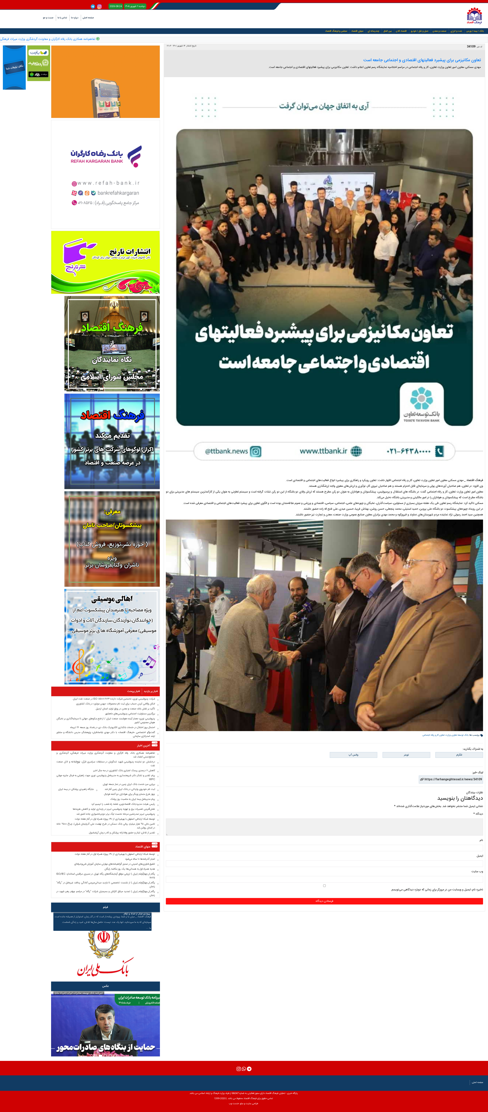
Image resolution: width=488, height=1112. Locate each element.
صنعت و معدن (439, 31)
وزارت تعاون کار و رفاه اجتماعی (436, 735)
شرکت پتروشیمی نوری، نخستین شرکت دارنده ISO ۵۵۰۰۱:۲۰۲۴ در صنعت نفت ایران (114, 699)
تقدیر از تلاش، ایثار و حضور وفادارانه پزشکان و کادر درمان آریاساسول (122, 833)
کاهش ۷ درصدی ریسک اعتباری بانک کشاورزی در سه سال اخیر (124, 770)
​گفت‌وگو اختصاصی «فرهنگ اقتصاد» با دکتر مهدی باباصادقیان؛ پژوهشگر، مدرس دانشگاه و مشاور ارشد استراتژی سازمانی (105, 734)
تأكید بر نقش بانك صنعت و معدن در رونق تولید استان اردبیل (125, 709)
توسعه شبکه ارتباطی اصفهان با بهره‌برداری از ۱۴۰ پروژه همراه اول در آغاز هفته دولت (115, 819)
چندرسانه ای (373, 31)
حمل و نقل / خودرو (419, 31)
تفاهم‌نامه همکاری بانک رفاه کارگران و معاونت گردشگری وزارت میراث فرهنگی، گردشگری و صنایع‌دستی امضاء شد (102, 39)
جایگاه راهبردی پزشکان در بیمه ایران (76, 789)
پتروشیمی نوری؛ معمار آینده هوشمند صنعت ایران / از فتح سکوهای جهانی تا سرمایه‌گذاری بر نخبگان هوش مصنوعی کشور (105, 721)
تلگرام (459, 755)
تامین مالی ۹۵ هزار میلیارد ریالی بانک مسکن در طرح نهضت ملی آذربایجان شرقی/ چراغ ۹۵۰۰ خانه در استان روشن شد (105, 826)
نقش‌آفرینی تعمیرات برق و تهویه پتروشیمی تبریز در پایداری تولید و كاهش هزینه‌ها (114, 809)
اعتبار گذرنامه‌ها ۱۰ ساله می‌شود (140, 859)
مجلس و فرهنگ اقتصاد (336, 31)
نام (481, 840)
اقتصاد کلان (401, 31)
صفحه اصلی (88, 18)
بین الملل (387, 31)
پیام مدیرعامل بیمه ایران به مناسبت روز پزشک (132, 799)
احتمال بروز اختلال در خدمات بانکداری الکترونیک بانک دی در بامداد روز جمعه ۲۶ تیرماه (112, 727)
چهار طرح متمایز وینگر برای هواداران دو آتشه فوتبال (129, 794)
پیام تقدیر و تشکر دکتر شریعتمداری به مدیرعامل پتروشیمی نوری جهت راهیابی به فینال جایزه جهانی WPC (105, 777)
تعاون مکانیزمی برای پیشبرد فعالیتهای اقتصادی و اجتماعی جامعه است (422, 60)
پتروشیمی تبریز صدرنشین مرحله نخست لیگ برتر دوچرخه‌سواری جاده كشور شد (115, 814)
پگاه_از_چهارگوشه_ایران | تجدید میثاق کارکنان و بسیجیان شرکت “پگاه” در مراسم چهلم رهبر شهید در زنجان (105, 893)
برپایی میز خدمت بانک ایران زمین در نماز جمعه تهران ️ (128, 784)
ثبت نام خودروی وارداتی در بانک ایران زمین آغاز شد (130, 789)
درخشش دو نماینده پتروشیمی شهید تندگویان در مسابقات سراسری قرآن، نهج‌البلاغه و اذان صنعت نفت (105, 764)
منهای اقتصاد (357, 31)
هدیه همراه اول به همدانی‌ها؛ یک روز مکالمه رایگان (129, 869)
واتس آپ (353, 755)
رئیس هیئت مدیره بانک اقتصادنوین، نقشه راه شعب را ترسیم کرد (123, 804)
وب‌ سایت (477, 871)
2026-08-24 (116, 6)
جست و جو (48, 18)
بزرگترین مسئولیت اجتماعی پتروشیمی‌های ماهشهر (130, 714)
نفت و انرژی (456, 31)
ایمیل (480, 856)
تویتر (406, 755)
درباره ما (74, 18)
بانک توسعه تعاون (460, 735)
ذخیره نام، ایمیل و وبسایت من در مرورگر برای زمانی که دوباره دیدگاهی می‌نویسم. (437, 889)
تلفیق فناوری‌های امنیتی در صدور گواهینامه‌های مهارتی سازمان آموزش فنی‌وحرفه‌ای (114, 864)
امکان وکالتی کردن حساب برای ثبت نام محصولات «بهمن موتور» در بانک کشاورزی (115, 704)
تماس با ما (62, 18)
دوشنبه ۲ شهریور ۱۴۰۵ (135, 6)
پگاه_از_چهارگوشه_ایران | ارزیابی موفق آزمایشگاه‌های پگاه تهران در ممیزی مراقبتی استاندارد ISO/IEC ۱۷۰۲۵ (105, 876)
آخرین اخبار (143, 745)
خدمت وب (234, 1104)
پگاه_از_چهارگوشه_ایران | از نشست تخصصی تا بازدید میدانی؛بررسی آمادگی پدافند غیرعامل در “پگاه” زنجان (105, 885)
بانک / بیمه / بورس (475, 31)
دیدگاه (478, 814)
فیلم (105, 907)
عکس (105, 986)
